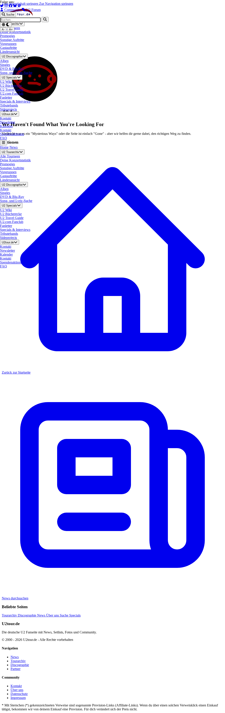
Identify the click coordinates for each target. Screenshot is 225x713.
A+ (11, 29)
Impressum (18, 698)
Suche (64, 615)
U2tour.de (8, 114)
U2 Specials (9, 77)
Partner (15, 669)
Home (4, 147)
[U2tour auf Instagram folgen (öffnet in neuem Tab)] (6, 6)
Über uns (53, 615)
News (13, 147)
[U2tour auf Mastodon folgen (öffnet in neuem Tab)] (19, 6)
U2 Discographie (12, 56)
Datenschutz (19, 694)
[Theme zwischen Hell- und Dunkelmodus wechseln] (5, 24)
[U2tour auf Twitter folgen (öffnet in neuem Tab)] (2, 6)
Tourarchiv (10, 615)
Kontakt (16, 686)
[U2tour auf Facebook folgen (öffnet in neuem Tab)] (11, 6)
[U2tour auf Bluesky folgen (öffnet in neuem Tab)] (15, 6)
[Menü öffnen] (3, 142)
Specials (75, 615)
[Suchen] (45, 19)
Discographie (27, 615)
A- (3, 29)
